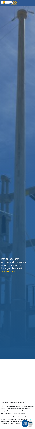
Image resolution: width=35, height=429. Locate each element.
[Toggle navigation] (31, 3)
